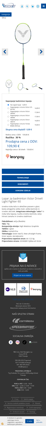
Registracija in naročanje (15, 407)
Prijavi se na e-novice (22, 275)
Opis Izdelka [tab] (23, 171)
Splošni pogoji (28, 399)
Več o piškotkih (39, 421)
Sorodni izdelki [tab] (22, 190)
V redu (29, 421)
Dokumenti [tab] (23, 184)
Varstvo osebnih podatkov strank (18, 403)
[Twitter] (18, 342)
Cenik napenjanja (35, 407)
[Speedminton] (23, 327)
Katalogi (32, 412)
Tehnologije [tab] (23, 177)
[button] (41, 51)
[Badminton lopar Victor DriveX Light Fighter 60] (9, 86)
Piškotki (37, 403)
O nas (16, 399)
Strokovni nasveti (18, 412)
